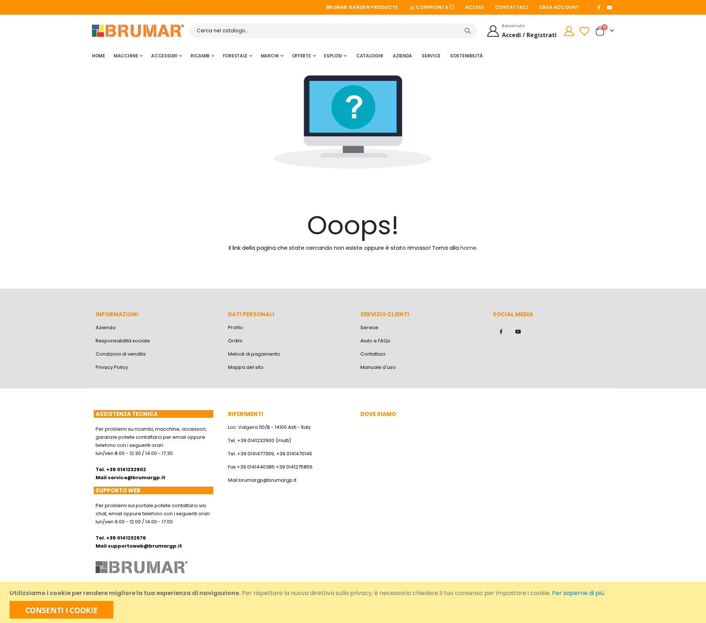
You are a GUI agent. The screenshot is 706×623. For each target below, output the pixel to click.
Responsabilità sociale (123, 340)
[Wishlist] (585, 31)
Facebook (500, 331)
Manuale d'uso (378, 367)
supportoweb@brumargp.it (145, 545)
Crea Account (559, 7)
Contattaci (511, 7)
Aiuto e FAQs (375, 340)
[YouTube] (609, 7)
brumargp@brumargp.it (267, 480)
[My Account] (568, 31)
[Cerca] (467, 31)
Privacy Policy (112, 367)
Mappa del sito (246, 367)
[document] (354, 602)
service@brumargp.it (136, 477)
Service (369, 327)
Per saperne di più (578, 593)
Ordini (235, 340)
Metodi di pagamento (254, 353)
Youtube (518, 331)
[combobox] (333, 31)
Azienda (105, 327)
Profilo (235, 327)
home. (469, 248)
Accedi (474, 7)
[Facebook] (599, 7)
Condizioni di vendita (121, 353)
